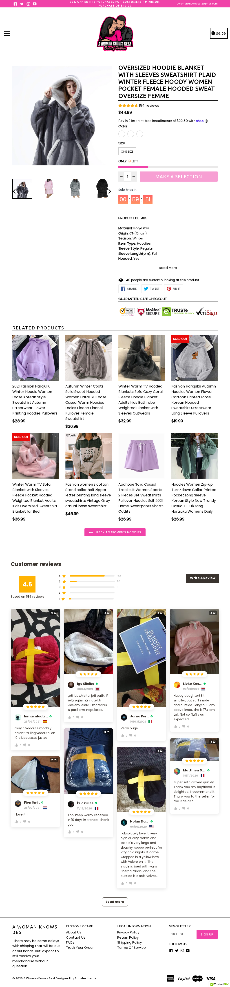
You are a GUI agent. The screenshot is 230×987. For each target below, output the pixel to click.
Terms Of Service (131, 947)
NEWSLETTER (180, 926)
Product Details (132, 218)
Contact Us (75, 937)
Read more (168, 267)
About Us (73, 932)
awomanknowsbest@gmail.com (197, 3)
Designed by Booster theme (76, 978)
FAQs (70, 942)
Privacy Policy (128, 932)
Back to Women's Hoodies (118, 532)
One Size (127, 151)
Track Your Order (80, 947)
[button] (138, 106)
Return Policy (128, 937)
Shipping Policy (129, 942)
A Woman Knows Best (35, 929)
